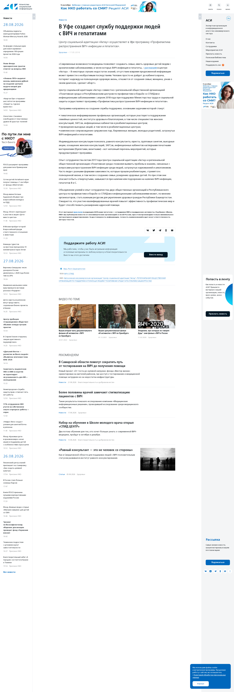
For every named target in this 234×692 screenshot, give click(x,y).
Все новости (9, 572)
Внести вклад (156, 254)
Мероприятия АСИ (214, 50)
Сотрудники (211, 46)
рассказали (151, 67)
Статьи (62, 474)
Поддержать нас (213, 65)
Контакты (210, 43)
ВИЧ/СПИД (69, 273)
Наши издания (212, 61)
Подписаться (217, 73)
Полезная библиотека (216, 58)
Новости (63, 20)
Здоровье (63, 52)
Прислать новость (214, 54)
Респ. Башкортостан (76, 269)
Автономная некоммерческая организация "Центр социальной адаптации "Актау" (100, 278)
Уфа (65, 269)
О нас (208, 39)
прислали (78, 212)
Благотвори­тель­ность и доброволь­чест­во (96, 382)
